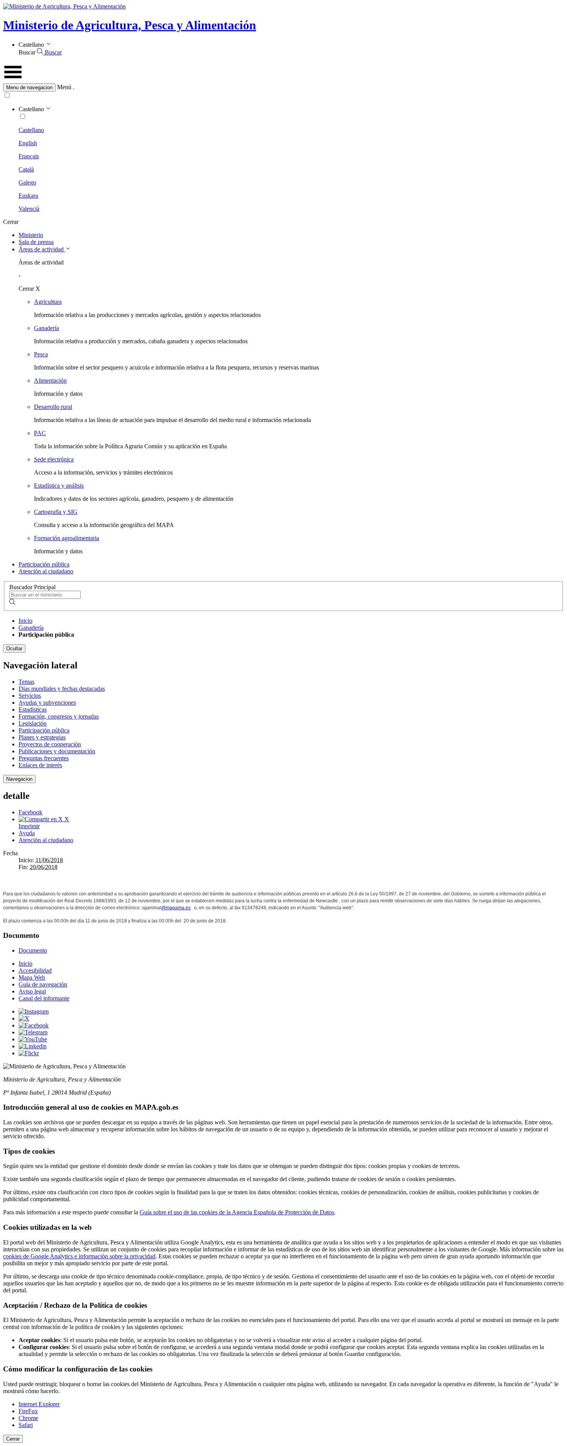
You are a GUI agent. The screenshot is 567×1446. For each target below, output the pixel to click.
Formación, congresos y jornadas (59, 716)
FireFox (28, 1411)
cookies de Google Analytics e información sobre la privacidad (79, 1256)
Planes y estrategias (42, 737)
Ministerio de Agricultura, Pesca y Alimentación (129, 25)
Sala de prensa (36, 242)
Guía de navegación (43, 984)
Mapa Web (32, 977)
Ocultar (14, 648)
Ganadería (46, 328)
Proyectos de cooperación (50, 744)
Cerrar (13, 1439)
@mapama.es (176, 907)
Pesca (41, 354)
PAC (40, 433)
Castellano (31, 130)
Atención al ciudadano (46, 571)
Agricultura (48, 301)
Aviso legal (32, 991)
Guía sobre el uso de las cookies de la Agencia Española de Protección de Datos (237, 1212)
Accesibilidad (35, 970)
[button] (283, 87)
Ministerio (31, 235)
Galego (27, 182)
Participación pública (44, 564)
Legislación (33, 723)
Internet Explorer (39, 1404)
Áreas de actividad (42, 249)
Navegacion (19, 779)
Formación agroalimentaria (66, 538)
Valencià (29, 208)
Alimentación (50, 380)
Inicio (25, 620)
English (28, 143)
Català (26, 169)
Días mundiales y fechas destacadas (62, 688)
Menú (64, 87)
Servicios (30, 695)
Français (29, 156)
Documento (33, 950)
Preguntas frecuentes (44, 758)
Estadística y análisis (59, 485)
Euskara (28, 195)
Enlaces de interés (40, 765)
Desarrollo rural (53, 406)
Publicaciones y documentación (57, 751)
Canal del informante (44, 998)
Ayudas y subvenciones (47, 702)
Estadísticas (33, 709)
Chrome (28, 1418)
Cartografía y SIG (56, 512)
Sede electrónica (54, 459)
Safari (26, 1425)
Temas (26, 681)
